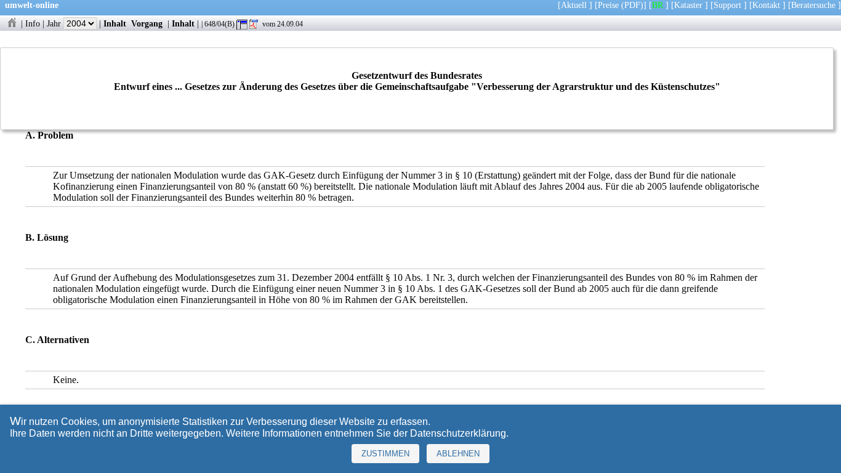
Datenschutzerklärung (458, 433)
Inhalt (114, 23)
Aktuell (574, 5)
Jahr (55, 23)
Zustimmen (385, 453)
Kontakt (766, 5)
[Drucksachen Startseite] (11, 23)
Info (32, 23)
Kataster (688, 5)
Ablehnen (458, 453)
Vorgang (147, 23)
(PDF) (632, 5)
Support (727, 5)
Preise (608, 5)
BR (657, 5)
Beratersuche (813, 5)
